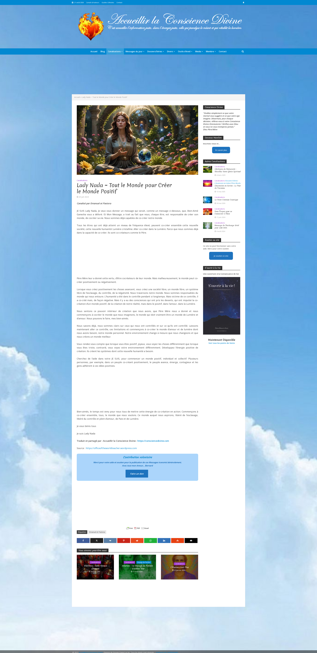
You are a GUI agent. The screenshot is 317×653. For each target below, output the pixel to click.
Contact (119, 2)
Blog (103, 51)
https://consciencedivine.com (153, 440)
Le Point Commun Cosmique (226, 200)
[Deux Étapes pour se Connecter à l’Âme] (207, 211)
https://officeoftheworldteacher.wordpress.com (111, 448)
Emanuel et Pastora (97, 532)
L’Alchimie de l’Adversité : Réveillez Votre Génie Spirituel (228, 170)
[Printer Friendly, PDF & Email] (137, 528)
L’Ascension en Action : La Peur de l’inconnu (228, 187)
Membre (210, 51)
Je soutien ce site (221, 256)
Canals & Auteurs (92, 2)
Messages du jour (134, 51)
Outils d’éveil (184, 51)
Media (198, 51)
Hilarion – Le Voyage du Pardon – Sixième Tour (137, 567)
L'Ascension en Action (223, 183)
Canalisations (114, 51)
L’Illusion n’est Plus (179, 567)
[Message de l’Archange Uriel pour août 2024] (207, 225)
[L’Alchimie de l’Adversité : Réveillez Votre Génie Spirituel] (207, 169)
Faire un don (137, 473)
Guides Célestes (108, 2)
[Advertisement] (158, 74)
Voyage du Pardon (143, 562)
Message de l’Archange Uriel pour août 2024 (227, 226)
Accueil (94, 51)
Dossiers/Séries (154, 51)
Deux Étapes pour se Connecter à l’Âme (223, 212)
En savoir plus (221, 150)
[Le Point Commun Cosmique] (207, 199)
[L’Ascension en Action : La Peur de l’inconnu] (207, 183)
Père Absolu (236, 183)
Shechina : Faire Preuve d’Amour (95, 567)
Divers (170, 51)
